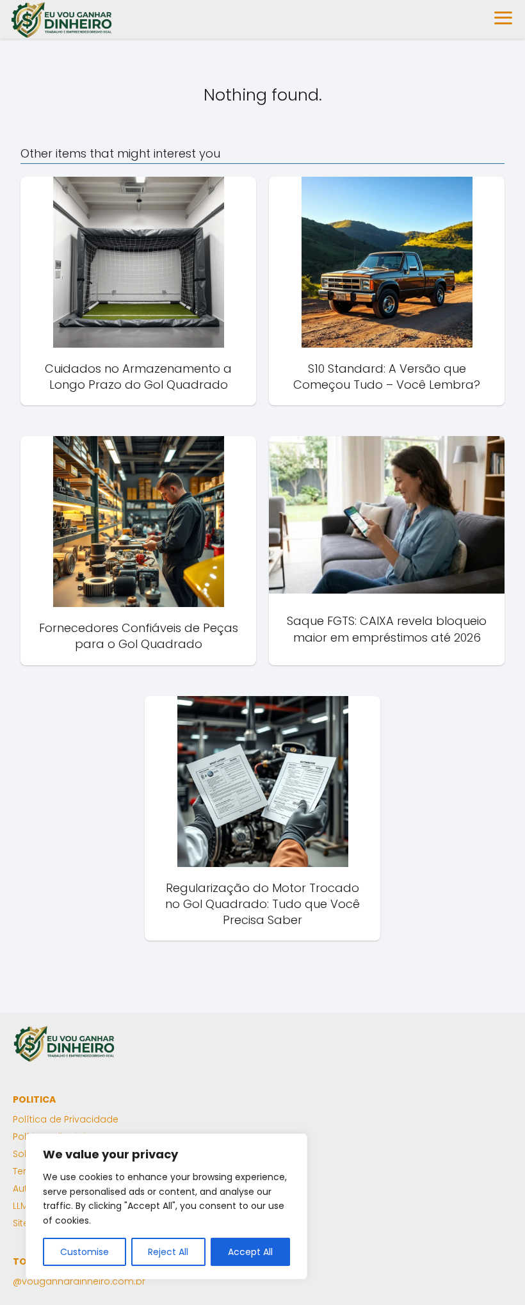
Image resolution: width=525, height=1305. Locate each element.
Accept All (250, 1251)
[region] (166, 1206)
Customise (84, 1251)
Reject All (168, 1251)
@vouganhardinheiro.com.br (79, 1281)
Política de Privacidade (65, 1119)
